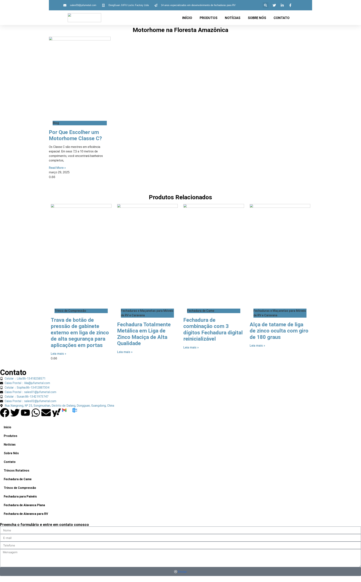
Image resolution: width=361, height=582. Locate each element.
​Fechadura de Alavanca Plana (24, 505)
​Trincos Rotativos (16, 470)
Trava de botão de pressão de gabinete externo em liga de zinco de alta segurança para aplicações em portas (80, 332)
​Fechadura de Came (18, 479)
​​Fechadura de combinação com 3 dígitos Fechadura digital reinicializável (213, 329)
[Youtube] (25, 412)
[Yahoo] (56, 412)
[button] (265, 5)
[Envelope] (46, 412)
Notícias (232, 18)
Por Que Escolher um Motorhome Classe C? (75, 135)
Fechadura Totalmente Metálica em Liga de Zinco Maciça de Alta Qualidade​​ (144, 334)
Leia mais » (58, 353)
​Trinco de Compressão (20, 488)
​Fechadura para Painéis (20, 496)
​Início (187, 18)
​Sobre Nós (257, 18)
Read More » (57, 168)
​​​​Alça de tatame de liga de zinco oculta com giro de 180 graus (279, 330)
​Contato (282, 18)
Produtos (208, 18)
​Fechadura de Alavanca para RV (26, 514)
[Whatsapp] (35, 412)
